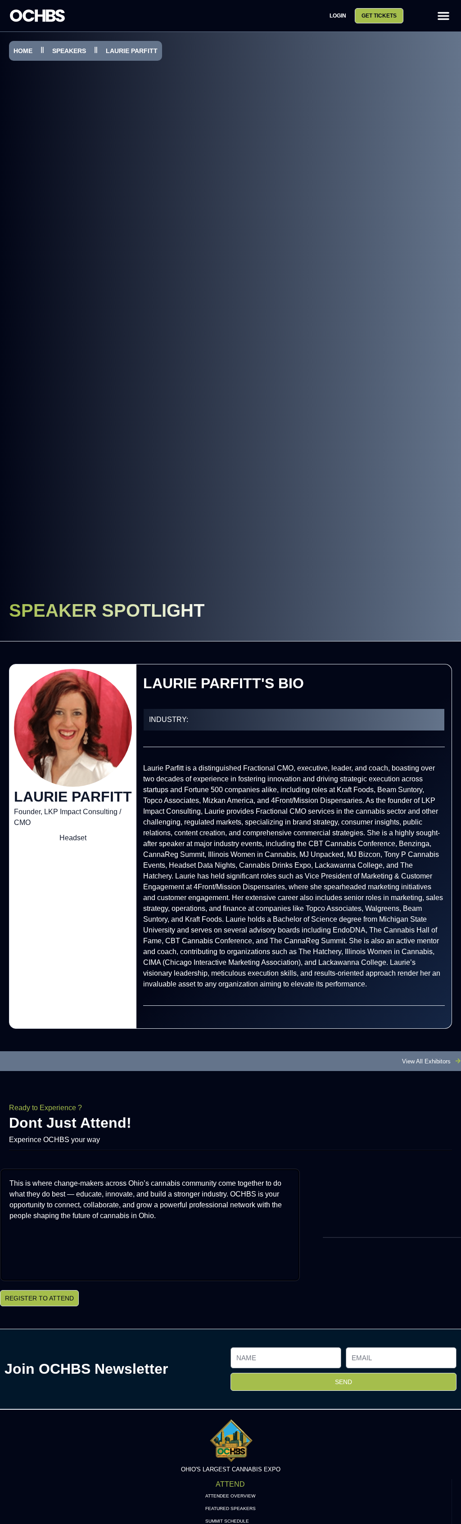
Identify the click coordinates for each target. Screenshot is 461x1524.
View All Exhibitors (426, 1061)
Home (23, 50)
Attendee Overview (230, 1495)
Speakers (69, 50)
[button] (443, 15)
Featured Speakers (230, 1508)
